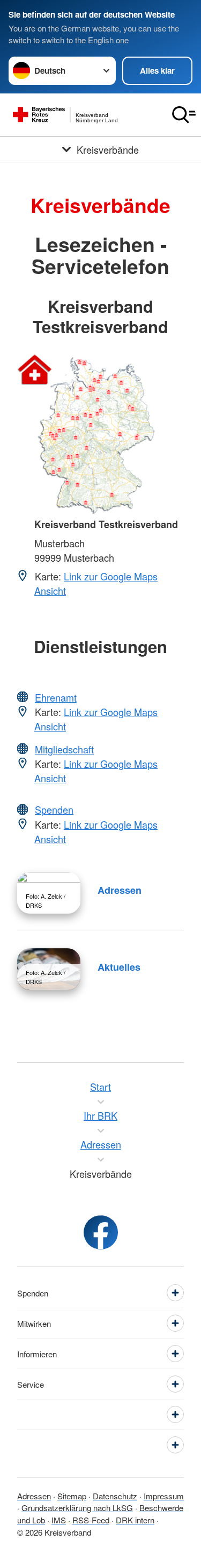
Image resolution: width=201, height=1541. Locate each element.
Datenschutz (115, 1495)
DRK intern (135, 1520)
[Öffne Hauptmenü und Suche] (184, 115)
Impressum (164, 1495)
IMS (58, 1520)
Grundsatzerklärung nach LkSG (77, 1507)
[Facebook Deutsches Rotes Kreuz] (101, 1232)
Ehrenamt (56, 697)
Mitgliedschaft (64, 749)
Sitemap (71, 1495)
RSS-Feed (90, 1520)
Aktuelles (119, 967)
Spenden (54, 809)
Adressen (120, 890)
